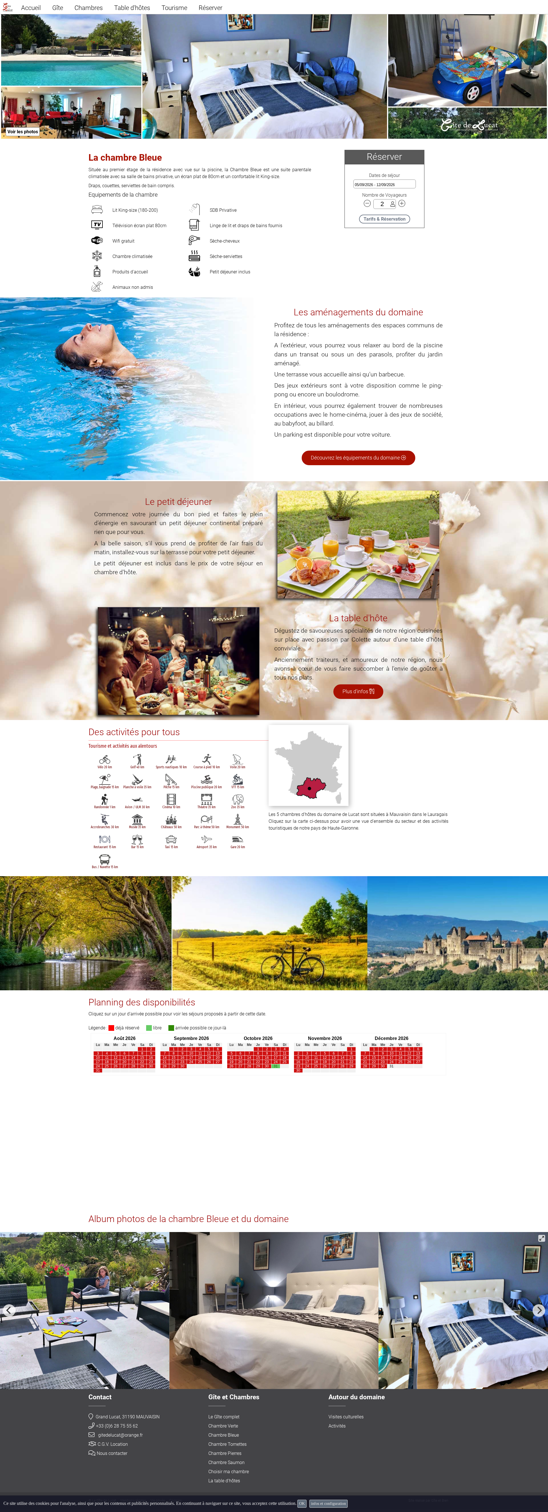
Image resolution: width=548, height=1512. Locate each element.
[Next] (539, 1310)
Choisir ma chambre (228, 1471)
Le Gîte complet (223, 1417)
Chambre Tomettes (227, 1444)
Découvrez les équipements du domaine (356, 458)
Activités (337, 1426)
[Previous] (9, 1310)
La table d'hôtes (224, 1480)
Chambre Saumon (226, 1462)
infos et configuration (328, 1503)
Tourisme (174, 7)
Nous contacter (112, 1453)
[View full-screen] (541, 1238)
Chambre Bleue (223, 1435)
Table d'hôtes (132, 7)
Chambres (88, 7)
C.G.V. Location (113, 1444)
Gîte (57, 7)
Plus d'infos (355, 691)
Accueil (31, 7)
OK (302, 1503)
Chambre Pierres (224, 1453)
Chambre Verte (223, 1426)
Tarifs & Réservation (385, 219)
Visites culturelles (346, 1417)
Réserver (210, 7)
